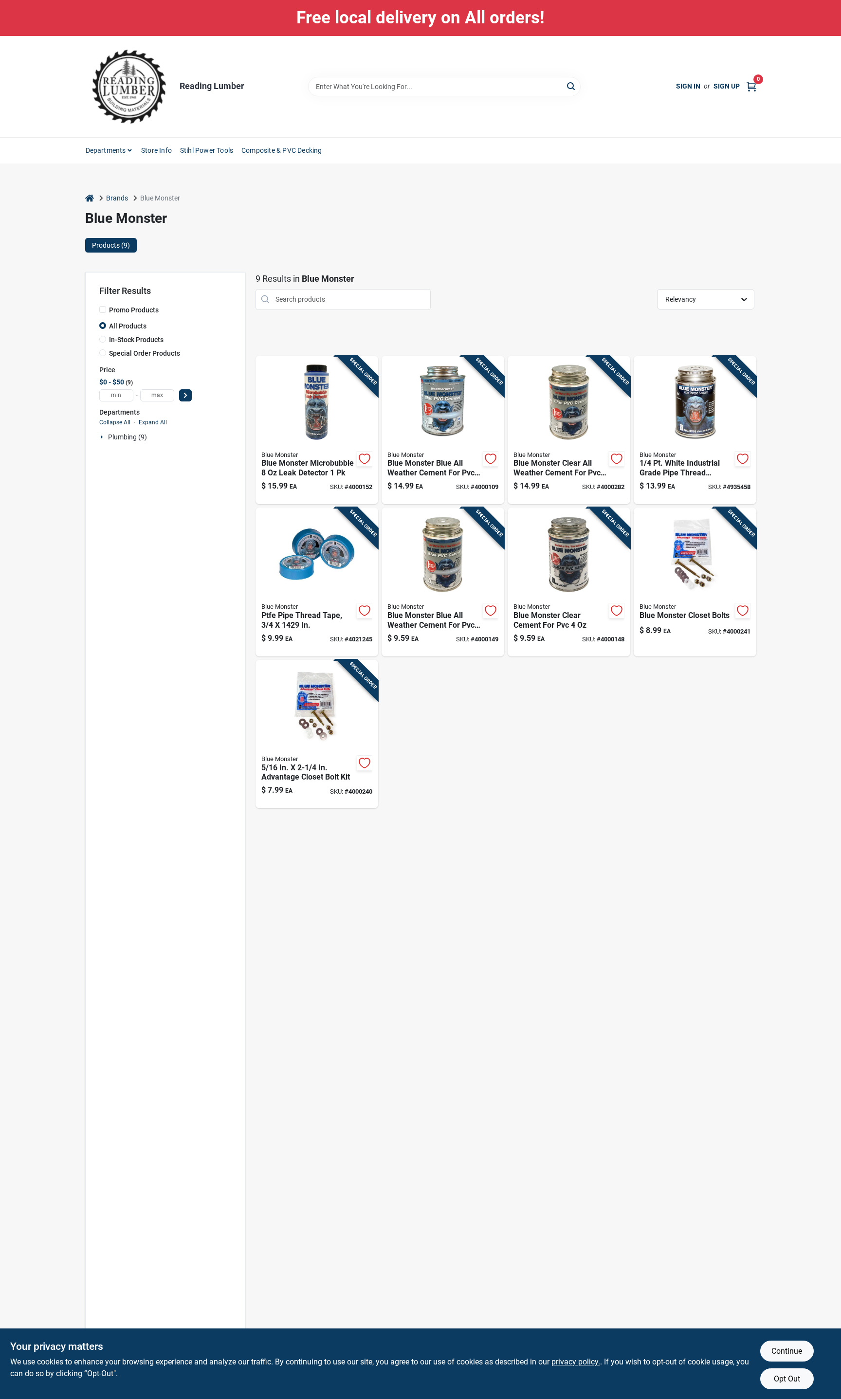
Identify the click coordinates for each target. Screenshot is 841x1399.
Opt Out (787, 1378)
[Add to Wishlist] (364, 459)
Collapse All (114, 422)
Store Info (156, 150)
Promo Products (134, 310)
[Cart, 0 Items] (751, 86)
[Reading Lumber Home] (129, 86)
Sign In (688, 86)
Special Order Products (144, 353)
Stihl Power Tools (206, 150)
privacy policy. (575, 1361)
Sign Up (726, 86)
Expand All (153, 422)
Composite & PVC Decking (281, 150)
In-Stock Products (136, 339)
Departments (106, 150)
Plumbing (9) (127, 437)
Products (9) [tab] (111, 245)
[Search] (572, 86)
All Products (127, 326)
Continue (786, 1351)
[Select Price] (185, 395)
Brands (117, 198)
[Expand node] (103, 437)
